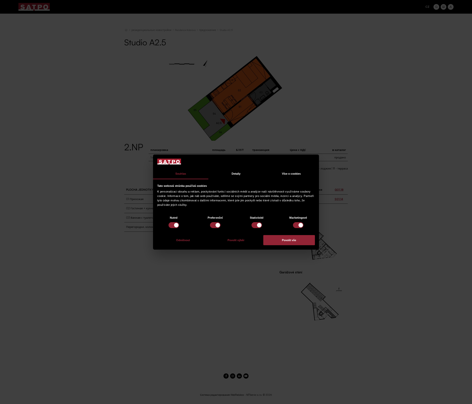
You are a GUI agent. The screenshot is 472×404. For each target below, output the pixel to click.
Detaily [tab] (236, 173)
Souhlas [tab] (180, 173)
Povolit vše (289, 240)
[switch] (215, 225)
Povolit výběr (236, 240)
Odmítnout (183, 240)
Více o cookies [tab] (291, 173)
